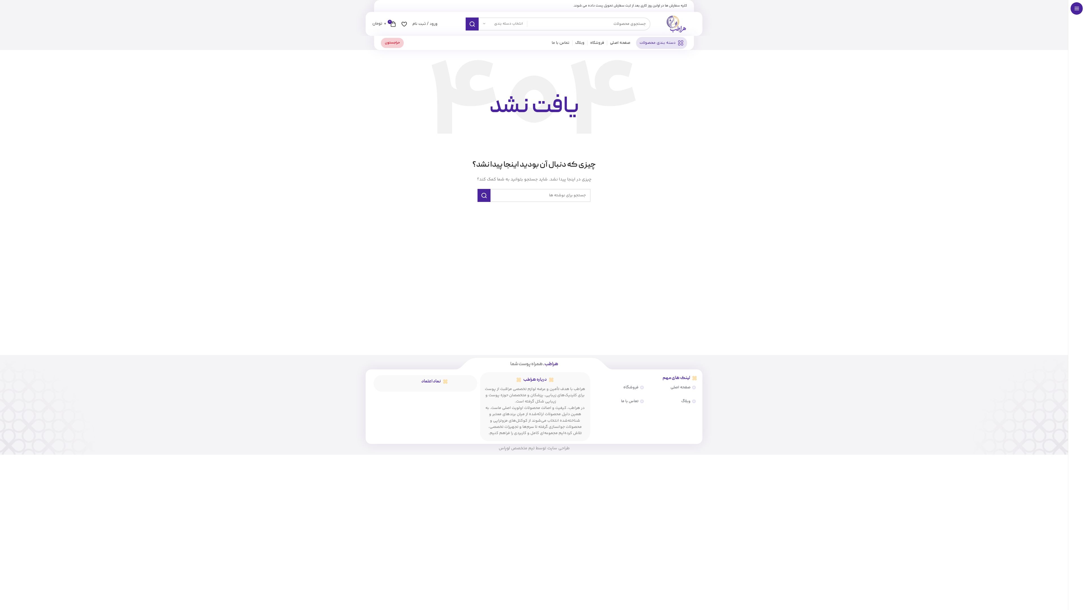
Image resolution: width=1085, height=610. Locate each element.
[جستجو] (472, 24)
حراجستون (392, 42)
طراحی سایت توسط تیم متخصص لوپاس (534, 448)
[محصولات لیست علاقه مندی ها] (404, 24)
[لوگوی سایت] (676, 24)
